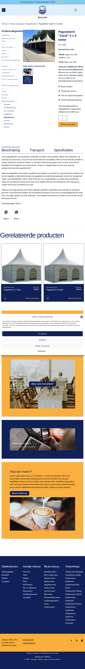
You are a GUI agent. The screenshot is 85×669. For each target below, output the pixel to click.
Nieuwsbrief (27, 591)
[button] (82, 317)
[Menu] (3, 10)
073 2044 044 (28, 640)
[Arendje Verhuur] (42, 10)
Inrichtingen (6, 73)
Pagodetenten (31, 24)
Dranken (5, 57)
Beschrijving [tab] (11, 150)
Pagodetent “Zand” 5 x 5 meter (28, 80)
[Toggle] (11, 35)
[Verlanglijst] (52, 58)
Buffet (4, 54)
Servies (4, 98)
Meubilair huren (50, 572)
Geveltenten (8, 114)
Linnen (4, 91)
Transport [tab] (37, 150)
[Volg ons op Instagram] (76, 641)
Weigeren (42, 340)
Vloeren (6, 127)
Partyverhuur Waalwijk (74, 572)
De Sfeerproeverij (10, 107)
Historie (26, 578)
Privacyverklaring (53, 653)
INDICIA (47, 657)
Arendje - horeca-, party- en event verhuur (46, 659)
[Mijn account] (81, 10)
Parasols (7, 120)
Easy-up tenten (9, 111)
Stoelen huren (49, 578)
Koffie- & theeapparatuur (10, 85)
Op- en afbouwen (29, 588)
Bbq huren (48, 594)
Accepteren (42, 334)
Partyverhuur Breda (73, 575)
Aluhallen (7, 104)
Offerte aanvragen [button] (32, 298)
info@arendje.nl (29, 643)
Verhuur (5, 24)
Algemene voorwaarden (33, 653)
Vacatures (27, 597)
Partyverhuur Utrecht (73, 594)
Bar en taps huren (51, 575)
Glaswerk (5, 66)
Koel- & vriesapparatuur (10, 79)
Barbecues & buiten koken (8, 40)
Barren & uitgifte (7, 47)
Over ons (26, 572)
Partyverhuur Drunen (73, 604)
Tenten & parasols (17, 24)
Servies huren (49, 591)
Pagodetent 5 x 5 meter (54, 290)
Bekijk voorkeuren (42, 346)
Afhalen (5, 578)
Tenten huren (49, 607)
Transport (5, 581)
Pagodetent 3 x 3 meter (12, 290)
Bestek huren (49, 581)
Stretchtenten (8, 124)
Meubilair (5, 95)
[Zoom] (52, 51)
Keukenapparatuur (8, 76)
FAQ (24, 581)
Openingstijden (8, 572)
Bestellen (5, 575)
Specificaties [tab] (63, 150)
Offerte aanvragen (68, 124)
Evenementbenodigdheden (11, 60)
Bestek (4, 50)
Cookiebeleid (41, 351)
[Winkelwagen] (75, 10)
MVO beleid (27, 585)
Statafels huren (50, 585)
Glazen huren (49, 588)
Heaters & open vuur (9, 69)
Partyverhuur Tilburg (73, 591)
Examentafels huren (52, 597)
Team (25, 575)
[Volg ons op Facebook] (71, 641)
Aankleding (5, 35)
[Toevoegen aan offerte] (25, 70)
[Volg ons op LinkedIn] (81, 641)
